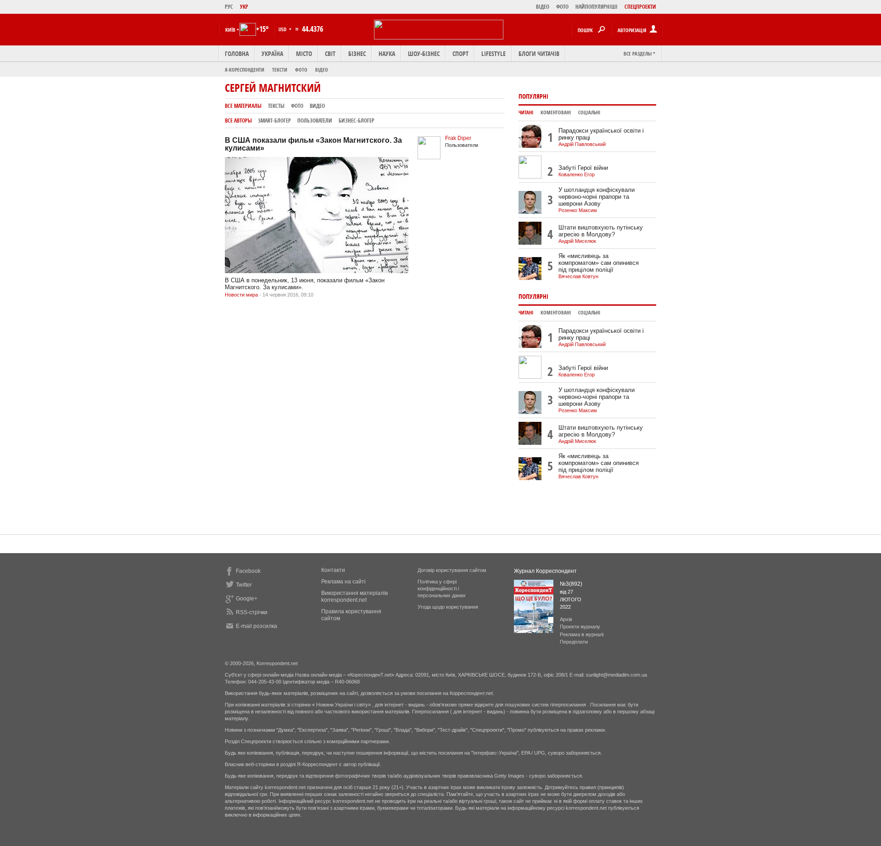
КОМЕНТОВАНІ (556, 112)
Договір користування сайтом (452, 570)
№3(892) (571, 584)
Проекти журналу (580, 626)
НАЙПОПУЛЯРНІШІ (596, 7)
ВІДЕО (542, 7)
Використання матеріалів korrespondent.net (354, 596)
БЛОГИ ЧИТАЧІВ (539, 53)
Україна (272, 53)
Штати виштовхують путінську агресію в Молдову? (600, 231)
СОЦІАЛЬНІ (589, 112)
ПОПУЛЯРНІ (533, 96)
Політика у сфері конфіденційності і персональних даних (442, 588)
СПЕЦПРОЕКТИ (640, 7)
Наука (387, 53)
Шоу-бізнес (424, 53)
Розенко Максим (577, 210)
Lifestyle (493, 53)
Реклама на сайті (343, 581)
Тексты (276, 106)
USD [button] (283, 29)
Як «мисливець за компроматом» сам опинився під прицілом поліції (598, 262)
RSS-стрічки (252, 612)
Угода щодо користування (448, 607)
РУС (229, 7)
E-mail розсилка (256, 626)
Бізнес (357, 53)
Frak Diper (458, 138)
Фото (301, 69)
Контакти (333, 570)
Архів (566, 619)
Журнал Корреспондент (545, 571)
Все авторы (238, 120)
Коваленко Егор (576, 174)
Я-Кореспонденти (244, 69)
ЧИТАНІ (526, 112)
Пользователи (314, 120)
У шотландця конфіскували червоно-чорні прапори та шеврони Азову (596, 196)
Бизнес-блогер (356, 120)
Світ (330, 53)
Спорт (460, 53)
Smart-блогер (274, 120)
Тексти (279, 69)
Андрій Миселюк (577, 241)
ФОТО (562, 7)
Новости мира (241, 294)
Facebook (248, 571)
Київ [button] (230, 29)
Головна (237, 53)
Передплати (574, 641)
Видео (317, 106)
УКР (244, 7)
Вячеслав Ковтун (578, 276)
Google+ (246, 598)
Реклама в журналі (581, 634)
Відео (321, 69)
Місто (304, 53)
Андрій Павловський (582, 144)
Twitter (244, 585)
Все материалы (243, 106)
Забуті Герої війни (583, 167)
